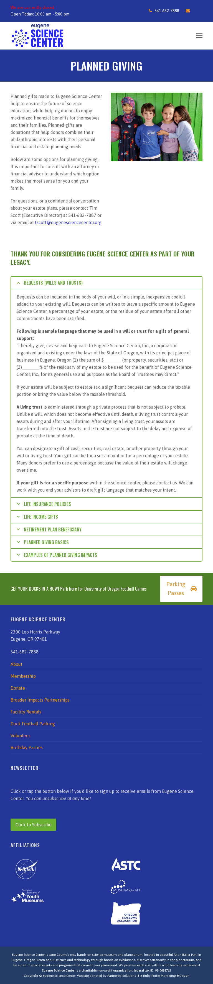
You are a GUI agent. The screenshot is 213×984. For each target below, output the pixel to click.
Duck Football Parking (33, 723)
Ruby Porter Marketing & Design (166, 976)
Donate (18, 688)
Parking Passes (175, 588)
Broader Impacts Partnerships (40, 699)
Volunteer (20, 735)
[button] (199, 35)
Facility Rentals (26, 711)
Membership (23, 676)
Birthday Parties (27, 747)
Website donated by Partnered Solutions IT (108, 976)
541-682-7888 (166, 10)
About (16, 664)
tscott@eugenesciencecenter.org (68, 222)
